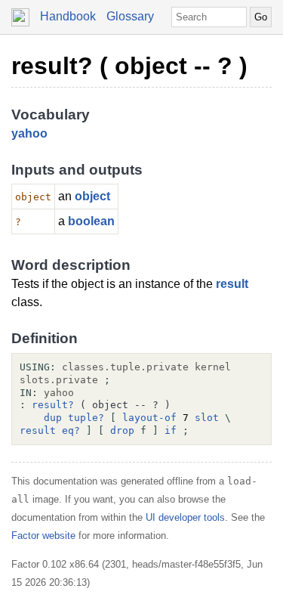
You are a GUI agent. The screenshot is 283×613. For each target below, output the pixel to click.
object (92, 196)
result (232, 283)
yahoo (29, 133)
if (171, 430)
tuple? (86, 417)
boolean (91, 221)
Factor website (43, 535)
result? (53, 404)
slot (207, 417)
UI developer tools (185, 517)
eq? (71, 430)
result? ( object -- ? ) (129, 65)
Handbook (68, 16)
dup (53, 417)
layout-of (149, 417)
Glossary (130, 16)
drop (122, 430)
